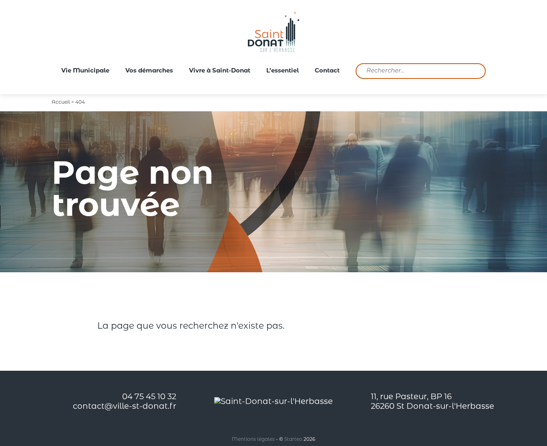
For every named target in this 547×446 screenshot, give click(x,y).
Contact (327, 71)
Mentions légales (253, 439)
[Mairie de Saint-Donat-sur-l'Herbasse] (273, 32)
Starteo (293, 439)
